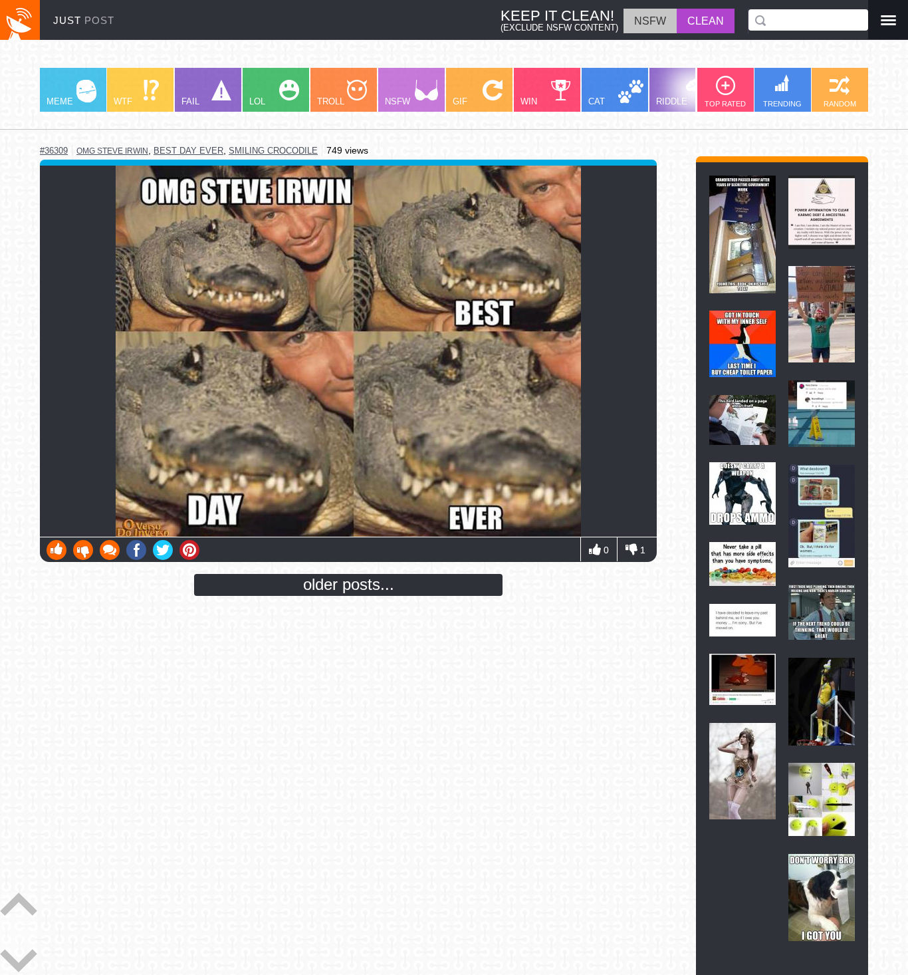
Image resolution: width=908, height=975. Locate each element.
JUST (83, 20)
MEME (60, 101)
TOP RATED (725, 104)
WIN (528, 101)
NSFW (397, 101)
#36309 (54, 151)
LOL (257, 101)
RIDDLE (671, 101)
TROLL (330, 101)
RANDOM (840, 104)
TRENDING (782, 104)
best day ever (188, 151)
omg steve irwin (112, 151)
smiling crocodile (273, 151)
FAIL (190, 101)
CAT (596, 101)
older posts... (348, 584)
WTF (123, 101)
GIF (460, 101)
